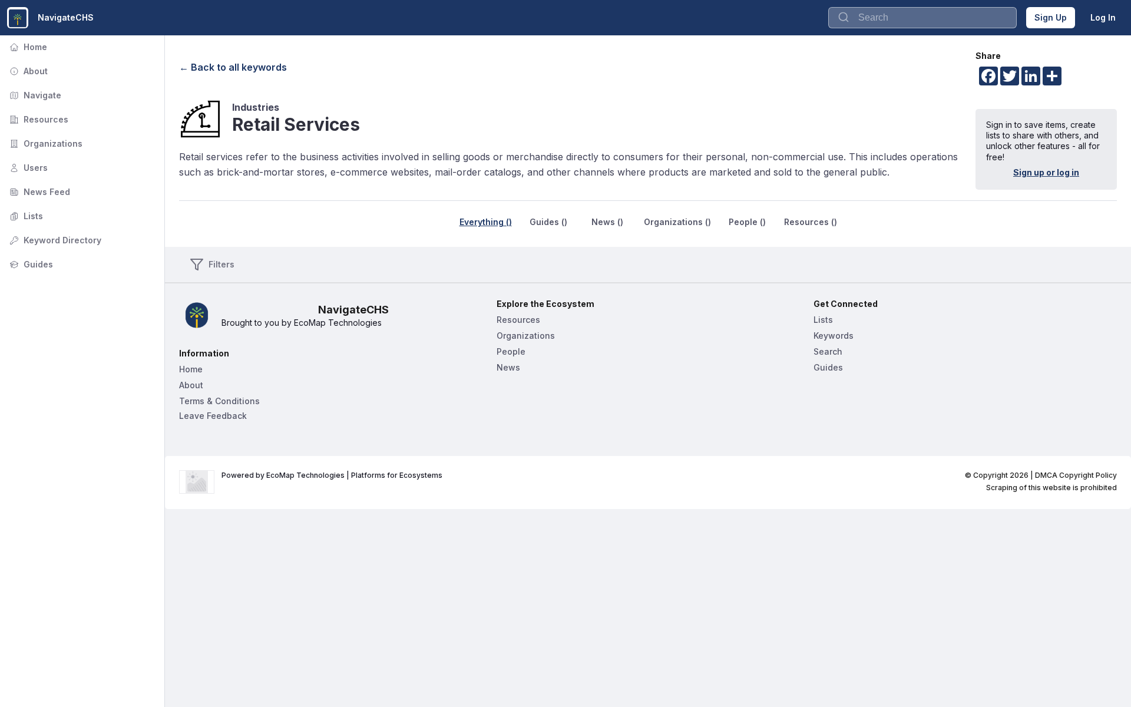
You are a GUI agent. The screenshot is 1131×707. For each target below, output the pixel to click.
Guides (30, 264)
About (27, 71)
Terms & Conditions (219, 401)
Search (827, 351)
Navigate (34, 95)
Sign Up (1050, 17)
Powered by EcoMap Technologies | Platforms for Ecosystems (331, 475)
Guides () (548, 222)
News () (607, 222)
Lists (25, 216)
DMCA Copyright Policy (1076, 475)
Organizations (44, 143)
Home (27, 47)
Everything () (485, 222)
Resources (37, 119)
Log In (1103, 17)
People (511, 351)
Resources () (810, 222)
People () (747, 222)
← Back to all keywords (233, 67)
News (508, 367)
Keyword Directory (54, 240)
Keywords (833, 336)
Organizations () (677, 222)
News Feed (38, 192)
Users (27, 168)
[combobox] (922, 17)
